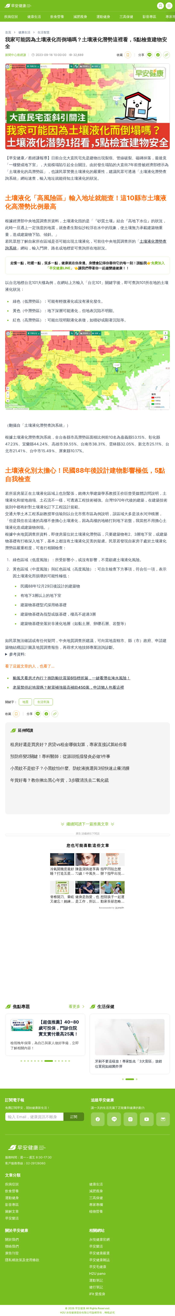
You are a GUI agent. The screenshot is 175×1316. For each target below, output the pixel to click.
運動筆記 (96, 1280)
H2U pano (97, 1273)
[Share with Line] (149, 54)
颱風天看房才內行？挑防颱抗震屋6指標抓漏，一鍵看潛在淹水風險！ (71, 678)
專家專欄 (96, 1204)
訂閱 (73, 1117)
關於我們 (12, 1239)
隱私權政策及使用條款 (22, 1260)
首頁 (8, 32)
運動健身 (103, 16)
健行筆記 (96, 1287)
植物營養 (96, 1211)
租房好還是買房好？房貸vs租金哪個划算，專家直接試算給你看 (68, 744)
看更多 (74, 1006)
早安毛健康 (97, 1267)
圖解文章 (12, 1211)
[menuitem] (11, 16)
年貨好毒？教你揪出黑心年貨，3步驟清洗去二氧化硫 (59, 780)
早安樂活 (12, 1218)
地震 (25, 702)
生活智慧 (44, 32)
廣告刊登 (12, 1253)
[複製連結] (166, 54)
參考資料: (17, 654)
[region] (87, 265)
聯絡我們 (12, 1246)
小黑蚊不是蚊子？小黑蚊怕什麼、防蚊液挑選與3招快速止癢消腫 (70, 768)
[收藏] (127, 54)
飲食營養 (57, 16)
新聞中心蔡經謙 (15, 55)
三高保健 (126, 16)
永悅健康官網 (99, 1239)
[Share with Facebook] (158, 54)
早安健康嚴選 (99, 1253)
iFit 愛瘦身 (97, 1294)
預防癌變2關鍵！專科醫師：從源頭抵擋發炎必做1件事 (60, 756)
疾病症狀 (11, 16)
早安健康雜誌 (99, 1260)
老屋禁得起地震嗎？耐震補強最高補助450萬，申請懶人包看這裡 (68, 687)
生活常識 (43, 702)
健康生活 (34, 16)
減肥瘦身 (80, 16)
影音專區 (149, 16)
